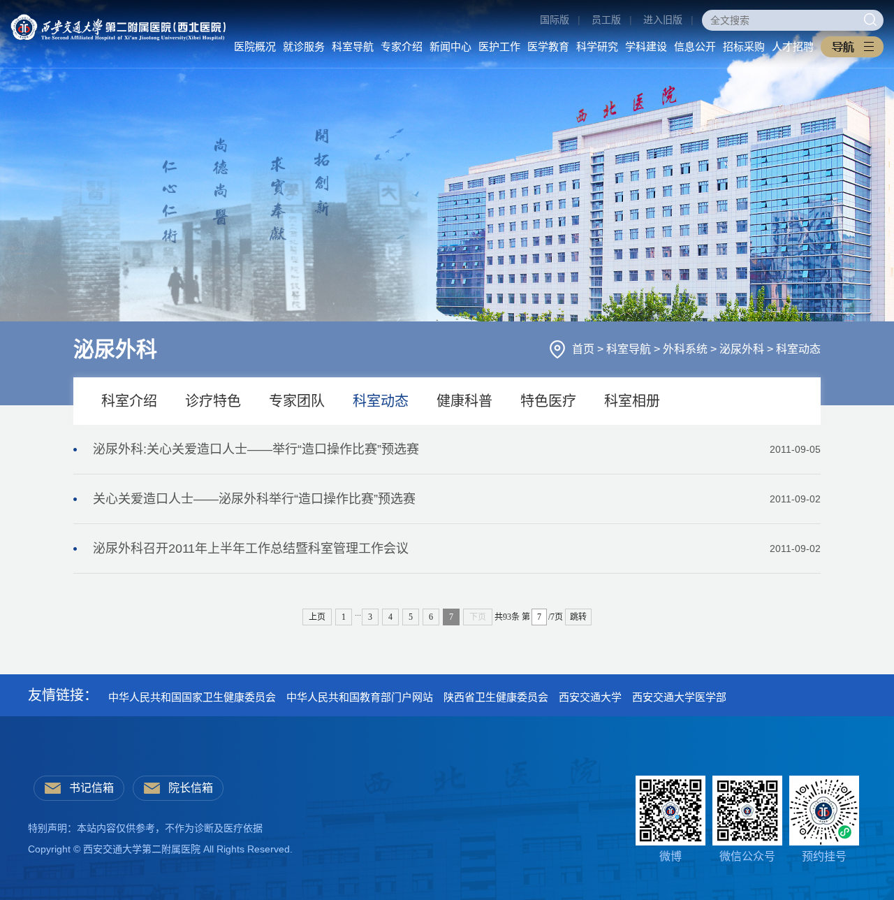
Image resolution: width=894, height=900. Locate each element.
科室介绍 (129, 401)
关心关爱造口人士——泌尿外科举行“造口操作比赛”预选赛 (457, 499)
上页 (317, 617)
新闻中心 (450, 46)
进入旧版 (662, 19)
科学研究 (597, 46)
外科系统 (686, 349)
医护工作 (499, 46)
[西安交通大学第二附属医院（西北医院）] (118, 19)
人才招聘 (793, 46)
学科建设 (646, 46)
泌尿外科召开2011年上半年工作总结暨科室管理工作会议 (457, 549)
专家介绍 (402, 46)
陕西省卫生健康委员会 (496, 697)
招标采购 (744, 46)
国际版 (554, 19)
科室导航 (353, 46)
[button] (852, 46)
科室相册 (632, 401)
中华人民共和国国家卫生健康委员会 (192, 697)
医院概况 (255, 46)
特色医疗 (548, 401)
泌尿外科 (743, 349)
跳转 (578, 617)
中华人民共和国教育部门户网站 (359, 697)
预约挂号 (824, 856)
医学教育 (548, 46)
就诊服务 (304, 46)
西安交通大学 (590, 697)
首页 (584, 349)
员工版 (606, 19)
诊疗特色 (213, 401)
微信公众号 (747, 856)
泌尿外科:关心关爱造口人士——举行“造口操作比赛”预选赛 (457, 449)
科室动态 (798, 349)
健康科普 (464, 401)
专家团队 (297, 401)
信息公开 (695, 46)
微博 (670, 856)
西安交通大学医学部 (679, 697)
